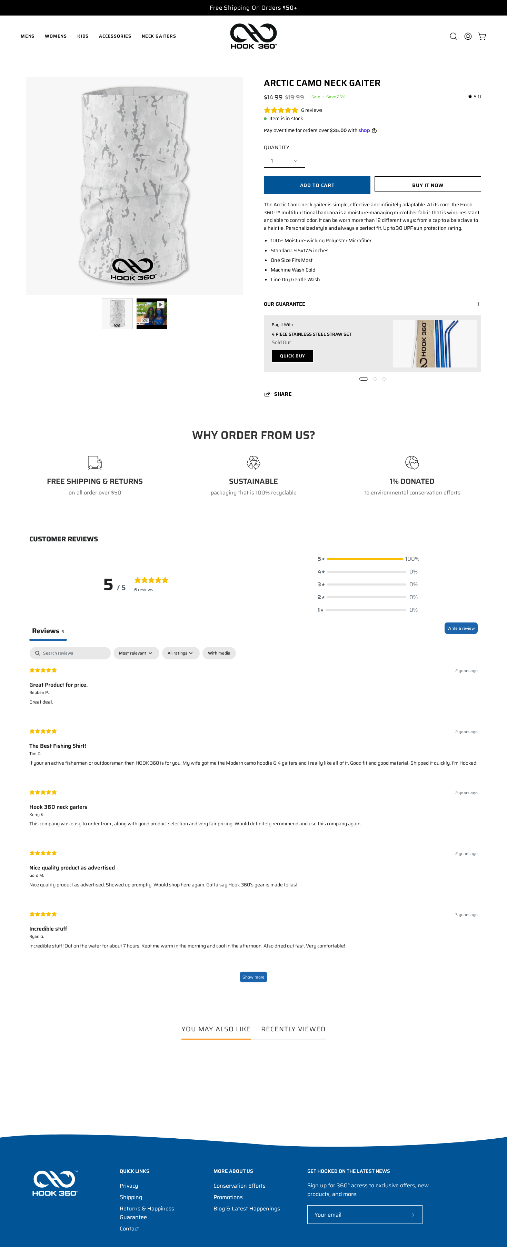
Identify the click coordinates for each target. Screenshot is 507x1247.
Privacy (129, 1185)
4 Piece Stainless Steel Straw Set (311, 334)
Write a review (461, 628)
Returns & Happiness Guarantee (147, 1212)
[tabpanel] (253, 818)
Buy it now (427, 185)
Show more (253, 977)
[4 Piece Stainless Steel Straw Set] (435, 343)
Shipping (131, 1197)
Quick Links (134, 1171)
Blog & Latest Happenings (246, 1208)
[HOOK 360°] (253, 36)
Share (283, 394)
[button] (453, 36)
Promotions (228, 1197)
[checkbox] (219, 653)
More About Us (233, 1171)
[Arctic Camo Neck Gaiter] (117, 313)
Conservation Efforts (239, 1185)
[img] (474, 97)
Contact (129, 1228)
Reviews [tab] (48, 630)
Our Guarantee (284, 304)
